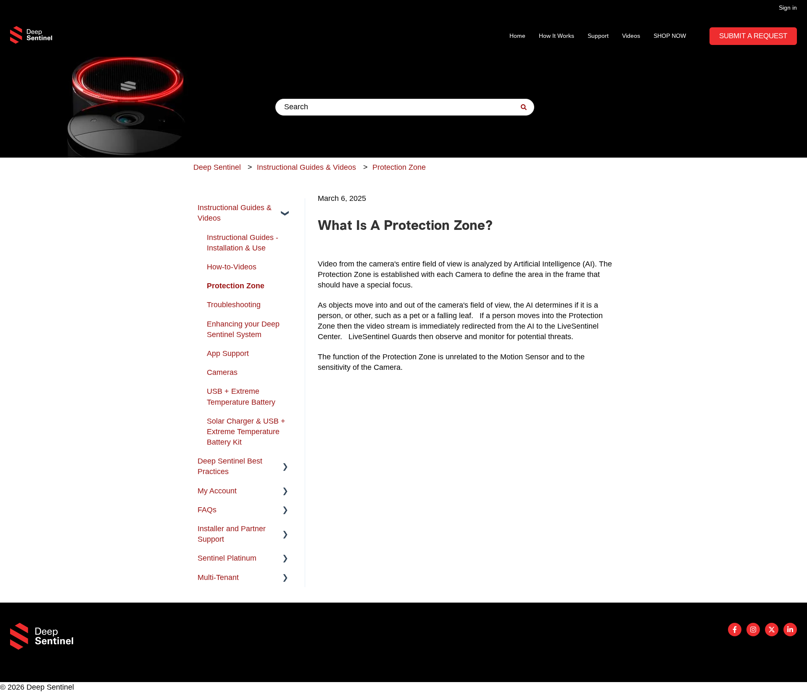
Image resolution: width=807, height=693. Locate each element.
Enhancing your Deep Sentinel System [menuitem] (243, 329)
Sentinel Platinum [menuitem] (227, 558)
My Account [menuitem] (217, 491)
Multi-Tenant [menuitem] (218, 577)
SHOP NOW (670, 35)
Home (517, 35)
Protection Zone (399, 167)
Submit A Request (753, 36)
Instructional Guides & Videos (306, 167)
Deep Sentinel (217, 167)
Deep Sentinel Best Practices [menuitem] (230, 466)
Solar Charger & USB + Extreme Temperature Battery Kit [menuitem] (246, 431)
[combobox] (404, 107)
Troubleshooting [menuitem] (234, 304)
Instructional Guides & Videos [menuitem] (235, 212)
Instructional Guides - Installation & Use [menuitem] (242, 242)
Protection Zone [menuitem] (235, 286)
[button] (285, 207)
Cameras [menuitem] (222, 372)
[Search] (524, 107)
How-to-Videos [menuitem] (231, 267)
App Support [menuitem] (228, 353)
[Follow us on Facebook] (734, 629)
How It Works (556, 35)
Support (598, 35)
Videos (631, 35)
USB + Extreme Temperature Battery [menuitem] (241, 396)
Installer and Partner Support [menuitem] (232, 533)
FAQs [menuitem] (207, 510)
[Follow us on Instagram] (753, 629)
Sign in (788, 7)
